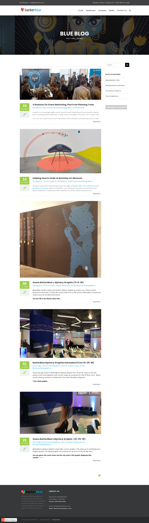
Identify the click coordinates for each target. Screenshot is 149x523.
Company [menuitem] (102, 10)
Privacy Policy (56, 519)
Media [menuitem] (111, 10)
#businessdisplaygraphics (62, 108)
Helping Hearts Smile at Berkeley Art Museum (57, 178)
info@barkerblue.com (37, 2)
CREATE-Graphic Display (52, 285)
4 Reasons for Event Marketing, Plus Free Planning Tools (63, 104)
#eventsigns (37, 366)
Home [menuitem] (80, 10)
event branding (78, 108)
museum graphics (49, 181)
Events (50, 108)
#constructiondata (113, 91)
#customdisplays (112, 96)
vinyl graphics (37, 181)
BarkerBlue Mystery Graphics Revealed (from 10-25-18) (63, 362)
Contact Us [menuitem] (122, 10)
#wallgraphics (62, 181)
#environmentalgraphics (51, 366)
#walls (70, 181)
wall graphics (37, 285)
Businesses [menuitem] (90, 10)
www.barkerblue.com (62, 508)
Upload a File (110, 2)
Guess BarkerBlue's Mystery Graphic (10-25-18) (59, 439)
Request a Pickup (98, 2)
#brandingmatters (112, 80)
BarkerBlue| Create (40, 108)
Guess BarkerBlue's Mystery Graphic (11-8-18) (58, 282)
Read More (96, 121)
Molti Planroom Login (123, 2)
